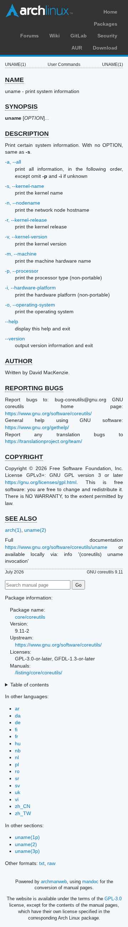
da (18, 716)
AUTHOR (18, 361)
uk (17, 792)
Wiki (54, 35)
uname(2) (35, 530)
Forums (29, 35)
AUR (76, 48)
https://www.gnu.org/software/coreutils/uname (56, 547)
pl (17, 764)
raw (51, 863)
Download (105, 48)
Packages (105, 24)
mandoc (90, 881)
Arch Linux (39, 11)
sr (17, 778)
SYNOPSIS (21, 106)
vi (16, 799)
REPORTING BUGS (34, 388)
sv (17, 785)
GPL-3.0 (113, 898)
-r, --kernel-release (26, 220)
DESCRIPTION (27, 133)
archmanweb (54, 881)
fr (16, 736)
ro (17, 771)
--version (15, 338)
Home (110, 12)
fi (16, 729)
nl (17, 757)
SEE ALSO (21, 518)
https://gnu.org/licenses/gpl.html (40, 482)
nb (18, 750)
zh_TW (23, 813)
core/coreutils (30, 617)
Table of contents (29, 684)
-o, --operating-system (30, 305)
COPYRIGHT (24, 456)
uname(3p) (27, 851)
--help (11, 321)
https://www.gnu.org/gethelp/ (37, 427)
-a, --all (13, 162)
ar (17, 708)
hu (18, 743)
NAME (14, 79)
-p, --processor (21, 271)
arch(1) (13, 530)
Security (107, 35)
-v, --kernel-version (26, 237)
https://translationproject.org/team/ (43, 441)
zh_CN (22, 806)
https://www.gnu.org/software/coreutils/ (48, 413)
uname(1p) (27, 837)
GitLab (78, 35)
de (18, 722)
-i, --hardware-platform (30, 287)
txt (41, 863)
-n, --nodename (22, 203)
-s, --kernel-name (24, 186)
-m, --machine (21, 254)
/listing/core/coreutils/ (38, 672)
